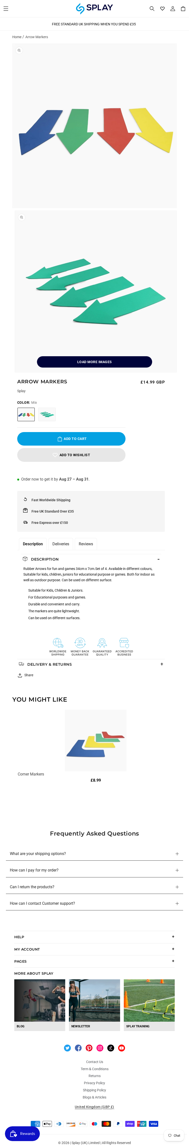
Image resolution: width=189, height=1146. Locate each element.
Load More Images (94, 362)
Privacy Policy (94, 1083)
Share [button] (28, 675)
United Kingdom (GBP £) (94, 1107)
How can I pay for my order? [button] (34, 870)
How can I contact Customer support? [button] (42, 903)
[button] (6, 8)
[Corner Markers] (96, 740)
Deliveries (60, 544)
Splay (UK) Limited (86, 1143)
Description (33, 544)
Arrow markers (36, 37)
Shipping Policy (94, 1090)
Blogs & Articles (94, 1097)
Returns (95, 1076)
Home (16, 37)
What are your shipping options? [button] (38, 853)
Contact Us (94, 1062)
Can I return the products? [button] (32, 887)
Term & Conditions (95, 1069)
